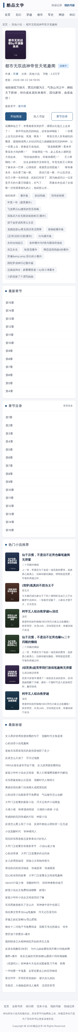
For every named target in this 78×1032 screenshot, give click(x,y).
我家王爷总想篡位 (49, 926)
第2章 (9, 425)
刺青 (62, 963)
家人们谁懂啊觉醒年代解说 (52, 772)
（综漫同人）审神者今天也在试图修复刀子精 (31, 963)
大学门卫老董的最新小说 (19, 802)
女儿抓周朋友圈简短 (49, 765)
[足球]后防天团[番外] (19, 236)
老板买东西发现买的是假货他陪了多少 (27, 750)
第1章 (9, 417)
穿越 (29, 14)
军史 (51, 14)
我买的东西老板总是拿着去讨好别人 (26, 838)
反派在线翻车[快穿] (16, 948)
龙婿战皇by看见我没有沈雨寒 (24, 229)
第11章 (10, 334)
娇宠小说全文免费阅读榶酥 (20, 890)
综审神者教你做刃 (52, 882)
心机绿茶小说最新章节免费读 (22, 794)
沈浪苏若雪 (48, 985)
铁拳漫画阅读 (26, 809)
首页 (7, 14)
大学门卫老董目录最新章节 (20, 846)
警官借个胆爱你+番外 (17, 934)
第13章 (10, 318)
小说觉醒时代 (13, 831)
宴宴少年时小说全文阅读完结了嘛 (24, 897)
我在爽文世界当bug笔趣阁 (20, 912)
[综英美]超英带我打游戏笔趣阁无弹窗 (47, 667)
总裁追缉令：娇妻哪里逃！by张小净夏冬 (31, 269)
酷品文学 (15, 5)
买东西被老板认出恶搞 (18, 780)
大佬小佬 (10, 809)
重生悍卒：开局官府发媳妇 (20, 978)
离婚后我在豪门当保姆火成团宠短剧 (26, 787)
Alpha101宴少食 (14, 882)
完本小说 (42, 1006)
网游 (61, 14)
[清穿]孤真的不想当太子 (38, 585)
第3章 (9, 433)
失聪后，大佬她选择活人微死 (22, 985)
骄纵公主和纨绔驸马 (38, 860)
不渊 (15, 73)
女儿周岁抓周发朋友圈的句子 (22, 736)
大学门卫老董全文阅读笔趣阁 (46, 875)
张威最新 (50, 868)
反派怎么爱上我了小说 (18, 824)
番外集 (24, 195)
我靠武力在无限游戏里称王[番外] (26, 215)
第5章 (9, 383)
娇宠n (42, 890)
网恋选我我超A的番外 (56, 249)
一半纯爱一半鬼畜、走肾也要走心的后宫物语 (31, 970)
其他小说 (17, 24)
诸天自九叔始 (47, 978)
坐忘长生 (12, 249)
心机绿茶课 (11, 853)
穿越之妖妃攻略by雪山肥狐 (21, 919)
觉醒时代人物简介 (44, 780)
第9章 (9, 350)
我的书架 (69, 5)
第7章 (9, 366)
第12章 (10, 326)
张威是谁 (36, 868)
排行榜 (30, 1006)
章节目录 (62, 116)
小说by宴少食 (47, 846)
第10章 (10, 342)
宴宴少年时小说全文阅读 (19, 772)
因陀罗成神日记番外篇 (20, 263)
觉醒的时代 (32, 882)
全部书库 (17, 1006)
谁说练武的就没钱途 (17, 868)
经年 (65, 926)
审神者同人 (30, 831)
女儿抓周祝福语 (14, 860)
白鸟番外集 (45, 236)
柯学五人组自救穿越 (35, 693)
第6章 (9, 375)
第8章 (9, 359)
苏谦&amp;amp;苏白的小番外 (24, 256)
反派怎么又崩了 (14, 758)
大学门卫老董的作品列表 (35, 853)
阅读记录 (57, 5)
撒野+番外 (11, 956)
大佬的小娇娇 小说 (47, 809)
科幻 (72, 14)
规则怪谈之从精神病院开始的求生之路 (27, 941)
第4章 (9, 391)
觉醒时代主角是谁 (52, 736)
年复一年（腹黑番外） (20, 202)
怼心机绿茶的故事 (15, 875)
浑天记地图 (32, 758)
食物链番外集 (56, 229)
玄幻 (18, 14)
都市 (40, 14)
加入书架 (39, 116)
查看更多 (68, 405)
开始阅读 (16, 116)
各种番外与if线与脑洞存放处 (45, 242)
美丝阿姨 (40, 195)
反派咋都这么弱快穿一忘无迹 (51, 824)
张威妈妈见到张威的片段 (19, 816)
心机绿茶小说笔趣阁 (17, 743)
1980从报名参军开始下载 (20, 765)
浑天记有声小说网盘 (48, 802)
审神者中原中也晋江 (48, 904)
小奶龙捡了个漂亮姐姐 (20, 276)
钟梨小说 (42, 816)
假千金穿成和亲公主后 (20, 222)
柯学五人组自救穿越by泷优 (40, 611)
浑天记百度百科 (48, 912)
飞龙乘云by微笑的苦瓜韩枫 (23, 209)
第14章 (10, 310)
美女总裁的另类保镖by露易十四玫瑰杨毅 (43, 956)
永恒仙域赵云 (15, 242)
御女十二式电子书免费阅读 (20, 926)
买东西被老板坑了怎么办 (19, 904)
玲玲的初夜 (57, 195)
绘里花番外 (30, 249)
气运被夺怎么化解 (52, 794)
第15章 (22, 106)
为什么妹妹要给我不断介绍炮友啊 (50, 948)
